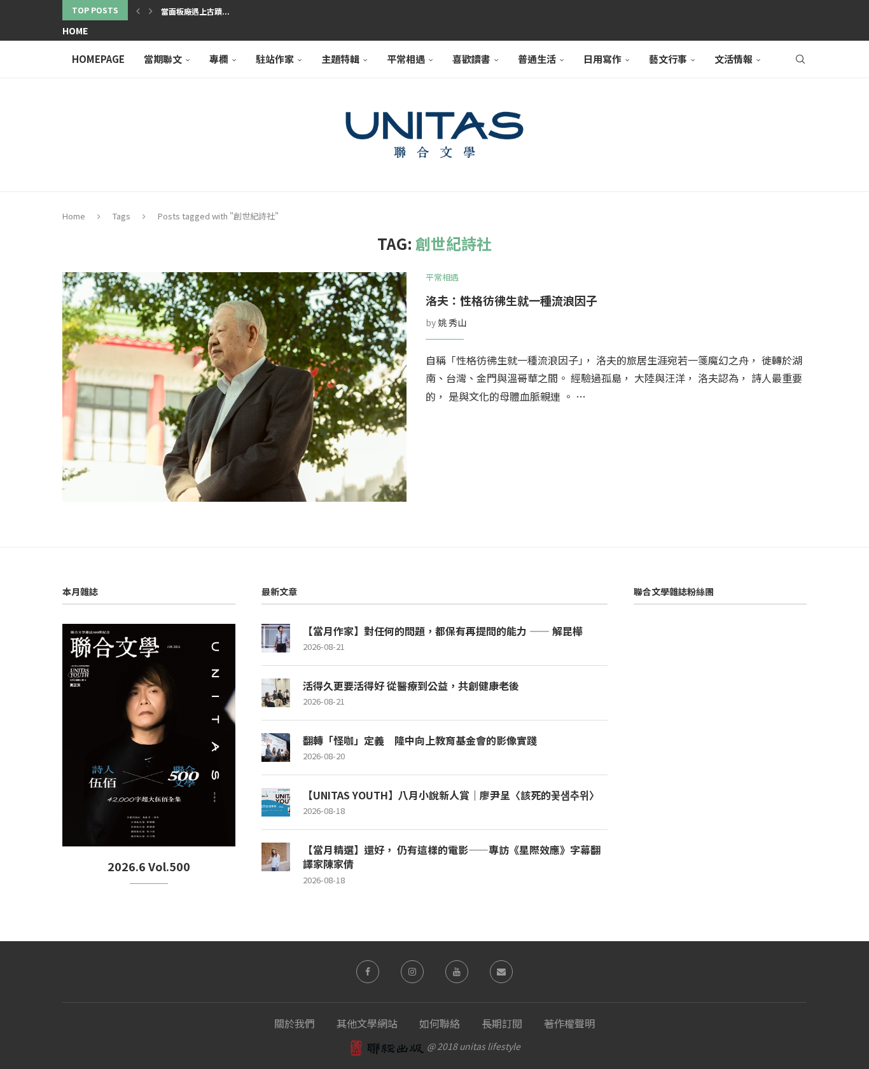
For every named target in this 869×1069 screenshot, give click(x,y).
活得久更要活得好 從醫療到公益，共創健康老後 (411, 686)
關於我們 (294, 1023)
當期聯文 (163, 59)
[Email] (501, 971)
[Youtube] (456, 971)
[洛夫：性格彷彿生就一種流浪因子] (234, 387)
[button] (138, 10)
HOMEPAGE (98, 59)
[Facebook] (367, 971)
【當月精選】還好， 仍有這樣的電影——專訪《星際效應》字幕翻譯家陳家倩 (452, 857)
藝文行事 (668, 59)
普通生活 (537, 59)
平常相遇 (406, 59)
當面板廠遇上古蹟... (195, 11)
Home (75, 30)
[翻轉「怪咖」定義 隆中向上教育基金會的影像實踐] (275, 747)
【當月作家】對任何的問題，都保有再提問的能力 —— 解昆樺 (443, 631)
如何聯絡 (439, 1023)
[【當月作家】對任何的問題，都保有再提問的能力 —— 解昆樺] (275, 638)
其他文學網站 (367, 1023)
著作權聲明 (569, 1023)
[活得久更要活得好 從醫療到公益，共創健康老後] (275, 693)
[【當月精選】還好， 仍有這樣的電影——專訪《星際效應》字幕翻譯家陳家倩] (275, 857)
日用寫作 (602, 59)
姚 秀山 (452, 322)
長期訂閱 (502, 1023)
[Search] (800, 59)
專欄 (218, 59)
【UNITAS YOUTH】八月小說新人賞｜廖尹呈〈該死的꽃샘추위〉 (451, 795)
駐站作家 (275, 59)
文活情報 (733, 59)
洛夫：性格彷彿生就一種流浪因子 (511, 300)
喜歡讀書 (471, 59)
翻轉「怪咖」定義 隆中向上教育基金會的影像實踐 (420, 740)
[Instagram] (412, 971)
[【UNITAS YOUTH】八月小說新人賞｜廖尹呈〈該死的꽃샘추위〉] (275, 802)
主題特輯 (340, 59)
